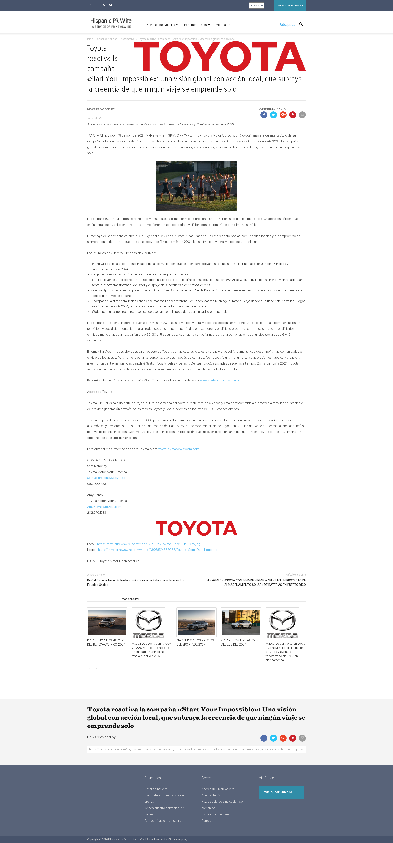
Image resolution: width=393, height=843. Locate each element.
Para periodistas (195, 24)
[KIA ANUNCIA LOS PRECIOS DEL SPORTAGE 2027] (196, 622)
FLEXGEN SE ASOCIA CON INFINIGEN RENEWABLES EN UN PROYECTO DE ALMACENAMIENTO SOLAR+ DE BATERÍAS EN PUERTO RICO (256, 583)
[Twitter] (110, 5)
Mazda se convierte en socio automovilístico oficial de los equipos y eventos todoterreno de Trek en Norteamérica (285, 652)
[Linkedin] (97, 5)
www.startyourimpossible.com (221, 380)
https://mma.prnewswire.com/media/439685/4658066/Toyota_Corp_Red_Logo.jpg (157, 549)
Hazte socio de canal (215, 814)
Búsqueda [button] (288, 24)
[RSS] (104, 5)
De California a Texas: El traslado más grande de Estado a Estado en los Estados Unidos (135, 583)
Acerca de (223, 24)
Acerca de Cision (213, 795)
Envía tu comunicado (277, 792)
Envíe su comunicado (290, 5)
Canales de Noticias (161, 24)
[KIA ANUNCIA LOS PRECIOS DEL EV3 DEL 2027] (241, 622)
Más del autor (130, 599)
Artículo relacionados (103, 599)
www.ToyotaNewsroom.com (178, 449)
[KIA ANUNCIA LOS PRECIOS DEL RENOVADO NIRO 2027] (107, 622)
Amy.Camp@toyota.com (104, 506)
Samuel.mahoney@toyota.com (108, 478)
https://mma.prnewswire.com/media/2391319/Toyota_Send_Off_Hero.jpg (148, 544)
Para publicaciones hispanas (163, 820)
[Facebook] (90, 5)
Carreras (207, 820)
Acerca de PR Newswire (217, 789)
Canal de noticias (156, 789)
